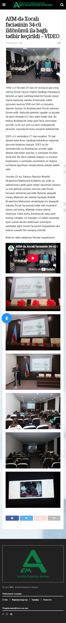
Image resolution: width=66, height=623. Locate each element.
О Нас (5, 600)
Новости (47, 600)
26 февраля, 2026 (14, 43)
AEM (11, 587)
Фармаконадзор (20, 600)
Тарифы (35, 600)
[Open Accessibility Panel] (7, 318)
